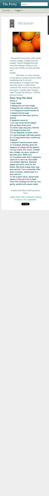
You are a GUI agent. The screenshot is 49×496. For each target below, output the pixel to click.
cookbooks (30, 197)
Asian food (20, 197)
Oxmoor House (16, 95)
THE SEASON (25, 23)
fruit (25, 199)
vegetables (32, 199)
